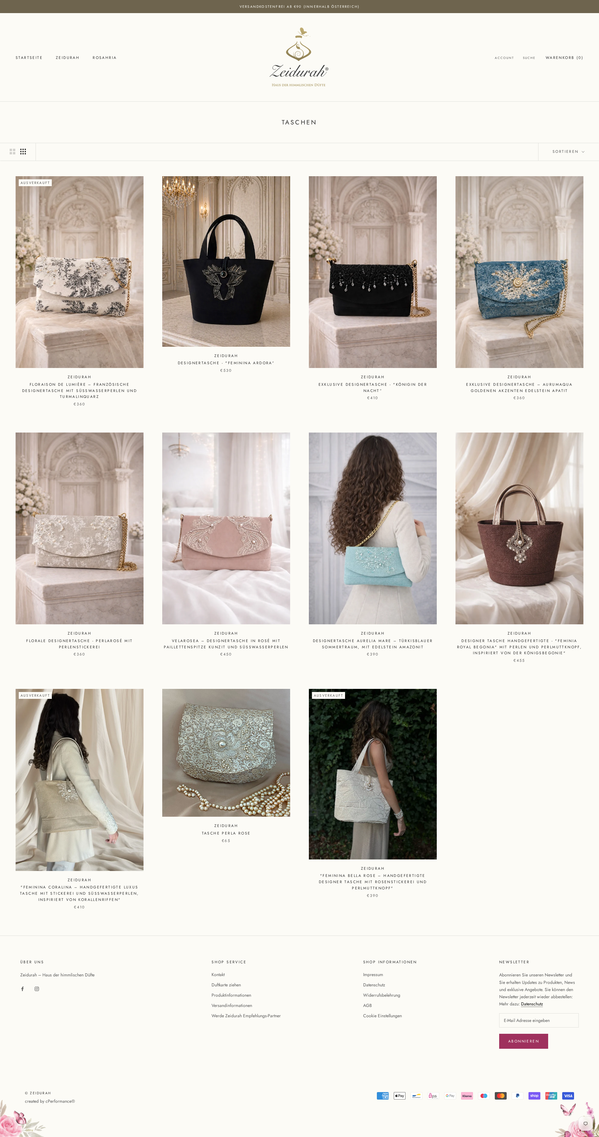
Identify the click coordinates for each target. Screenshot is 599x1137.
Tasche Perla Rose (226, 833)
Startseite (29, 57)
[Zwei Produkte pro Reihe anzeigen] (12, 151)
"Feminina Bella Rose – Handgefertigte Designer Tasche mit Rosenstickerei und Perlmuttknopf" (373, 882)
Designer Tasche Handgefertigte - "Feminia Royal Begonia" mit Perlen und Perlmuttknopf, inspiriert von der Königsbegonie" (519, 647)
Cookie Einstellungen (382, 1016)
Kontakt (218, 974)
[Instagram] (37, 988)
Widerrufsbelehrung (381, 995)
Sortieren (567, 151)
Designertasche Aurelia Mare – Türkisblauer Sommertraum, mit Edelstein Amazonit (373, 644)
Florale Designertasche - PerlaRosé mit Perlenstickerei (79, 644)
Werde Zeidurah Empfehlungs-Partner (246, 1016)
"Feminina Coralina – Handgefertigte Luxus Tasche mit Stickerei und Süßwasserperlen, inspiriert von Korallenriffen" (79, 893)
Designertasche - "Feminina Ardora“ (226, 363)
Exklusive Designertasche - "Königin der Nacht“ (373, 388)
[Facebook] (22, 988)
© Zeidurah (38, 1093)
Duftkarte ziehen (226, 985)
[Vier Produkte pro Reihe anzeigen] (23, 151)
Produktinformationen (231, 995)
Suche (529, 58)
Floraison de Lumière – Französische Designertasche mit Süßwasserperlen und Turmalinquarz (79, 391)
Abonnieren (523, 1041)
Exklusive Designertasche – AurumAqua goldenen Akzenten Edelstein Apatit (519, 388)
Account (504, 58)
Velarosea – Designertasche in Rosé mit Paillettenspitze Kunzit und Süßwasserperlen (226, 644)
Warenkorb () (564, 57)
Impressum (373, 974)
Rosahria (105, 57)
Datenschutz (374, 985)
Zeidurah (68, 57)
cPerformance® (60, 1101)
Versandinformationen (232, 1005)
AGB (367, 1005)
